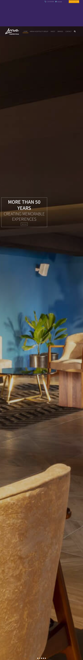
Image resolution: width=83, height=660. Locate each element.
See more (24, 224)
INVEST (53, 31)
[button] (37, 658)
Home (26, 31)
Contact (68, 31)
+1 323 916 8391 (50, 1)
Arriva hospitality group (39, 31)
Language (59, 1)
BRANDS (60, 31)
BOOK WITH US (73, 1)
